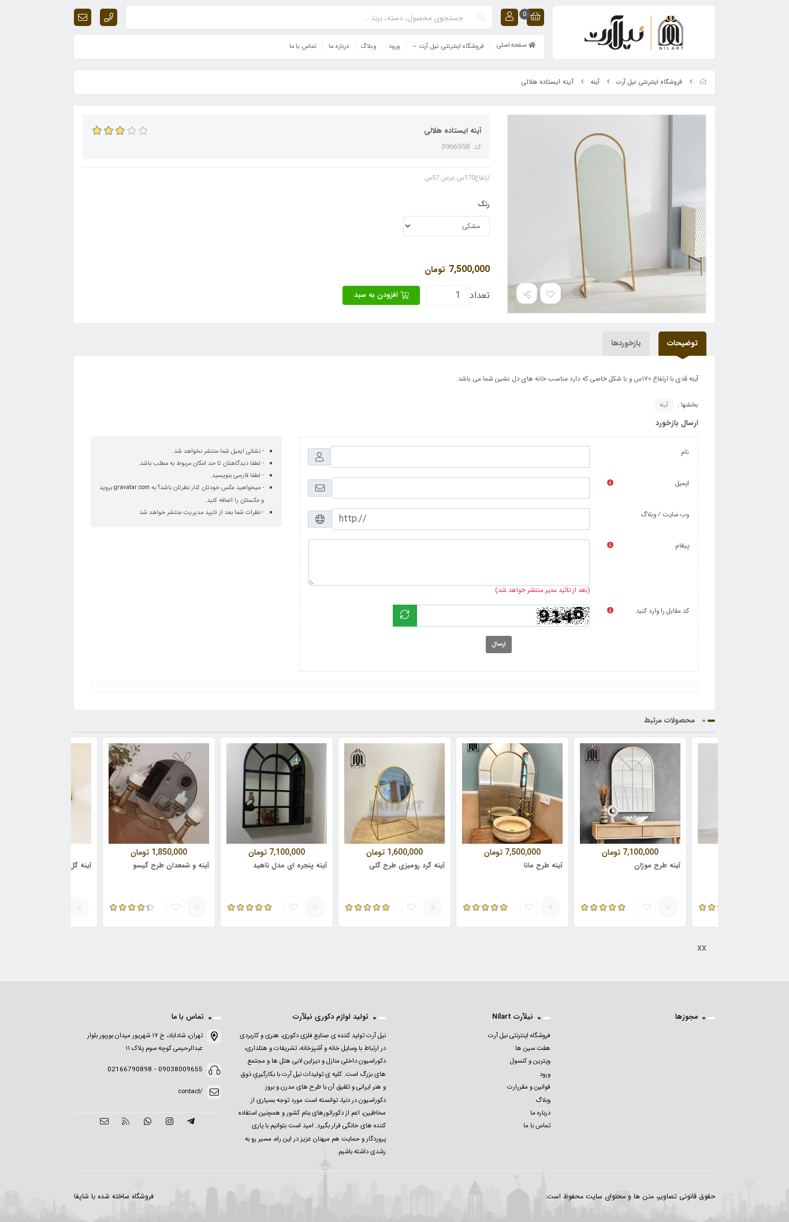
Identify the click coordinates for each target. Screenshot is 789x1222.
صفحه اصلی (512, 46)
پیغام (682, 546)
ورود (394, 46)
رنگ (484, 204)
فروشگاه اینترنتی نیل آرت (451, 46)
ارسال (499, 644)
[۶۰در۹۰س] (630, 793)
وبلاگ (369, 46)
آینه (595, 82)
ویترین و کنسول (530, 1061)
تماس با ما (303, 46)
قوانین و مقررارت (528, 1087)
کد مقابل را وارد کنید (662, 611)
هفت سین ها (532, 1048)
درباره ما (339, 46)
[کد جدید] (405, 616)
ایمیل (682, 483)
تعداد (480, 295)
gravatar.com (132, 488)
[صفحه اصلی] (702, 82)
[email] (104, 1122)
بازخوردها (626, 343)
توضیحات (682, 343)
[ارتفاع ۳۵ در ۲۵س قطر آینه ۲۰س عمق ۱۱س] (394, 793)
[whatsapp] (147, 1122)
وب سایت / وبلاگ (665, 514)
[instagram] (169, 1122)
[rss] (126, 1122)
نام (685, 452)
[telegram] (190, 1122)
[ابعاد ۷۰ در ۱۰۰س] (276, 793)
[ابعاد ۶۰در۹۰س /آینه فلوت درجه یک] (512, 793)
